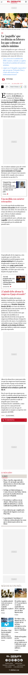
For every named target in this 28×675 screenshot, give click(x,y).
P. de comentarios (18, 667)
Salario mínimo (10, 415)
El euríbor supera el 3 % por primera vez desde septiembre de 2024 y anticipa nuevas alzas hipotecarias (21, 606)
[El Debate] (14, 1)
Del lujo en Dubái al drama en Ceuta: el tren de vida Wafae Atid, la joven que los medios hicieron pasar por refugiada (14, 493)
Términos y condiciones (8, 665)
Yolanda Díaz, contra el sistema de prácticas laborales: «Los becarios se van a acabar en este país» (9, 186)
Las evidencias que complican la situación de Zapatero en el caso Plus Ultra (13, 512)
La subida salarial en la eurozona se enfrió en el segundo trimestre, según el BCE (7, 605)
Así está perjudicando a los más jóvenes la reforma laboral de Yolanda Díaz (9, 280)
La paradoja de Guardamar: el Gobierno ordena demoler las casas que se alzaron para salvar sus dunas (14, 521)
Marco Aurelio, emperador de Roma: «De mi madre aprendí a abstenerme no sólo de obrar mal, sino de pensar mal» (14, 483)
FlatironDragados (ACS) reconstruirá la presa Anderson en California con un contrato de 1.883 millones (21, 642)
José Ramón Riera (6, 286)
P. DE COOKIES (8, 667)
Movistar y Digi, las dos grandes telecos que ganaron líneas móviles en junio (6, 634)
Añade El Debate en (15, 86)
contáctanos (18, 663)
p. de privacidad (21, 665)
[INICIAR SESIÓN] (26, 2)
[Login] (26, 2)
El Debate (9, 79)
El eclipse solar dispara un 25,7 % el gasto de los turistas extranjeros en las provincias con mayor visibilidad (20, 624)
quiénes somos (9, 663)
